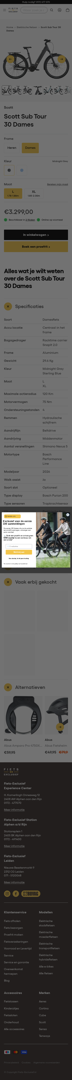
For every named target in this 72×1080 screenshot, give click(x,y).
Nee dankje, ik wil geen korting (19, 558)
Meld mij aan (19, 552)
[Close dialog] (67, 514)
